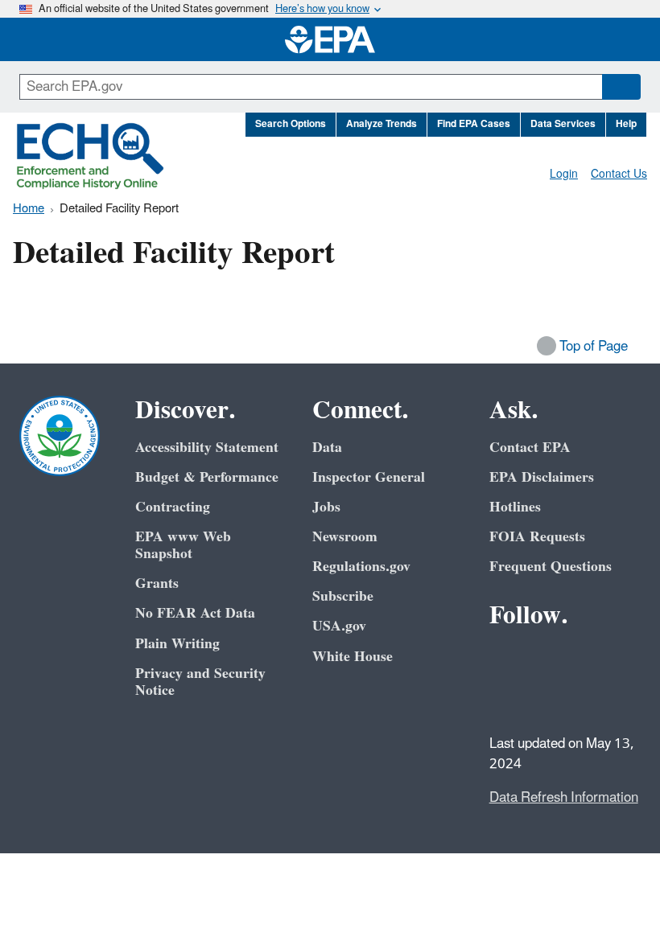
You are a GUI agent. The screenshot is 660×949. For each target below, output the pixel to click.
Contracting (172, 507)
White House (352, 656)
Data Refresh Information (563, 797)
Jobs (326, 507)
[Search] (621, 87)
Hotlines (515, 507)
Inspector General (368, 477)
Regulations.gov (361, 566)
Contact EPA (530, 447)
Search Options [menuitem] (290, 124)
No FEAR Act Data (195, 613)
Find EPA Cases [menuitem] (473, 124)
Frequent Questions (550, 566)
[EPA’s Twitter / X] (544, 659)
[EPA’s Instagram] (544, 698)
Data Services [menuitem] (563, 124)
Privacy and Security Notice (200, 682)
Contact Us (619, 174)
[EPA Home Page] (330, 39)
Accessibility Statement (206, 447)
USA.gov (339, 626)
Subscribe (342, 596)
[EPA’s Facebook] (505, 659)
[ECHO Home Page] (90, 156)
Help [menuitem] (626, 124)
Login (564, 174)
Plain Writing (177, 643)
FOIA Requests (537, 536)
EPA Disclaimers (541, 477)
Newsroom (344, 536)
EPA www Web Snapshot (183, 545)
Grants (157, 583)
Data (327, 447)
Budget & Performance (206, 477)
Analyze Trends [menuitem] (381, 124)
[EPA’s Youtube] (583, 659)
